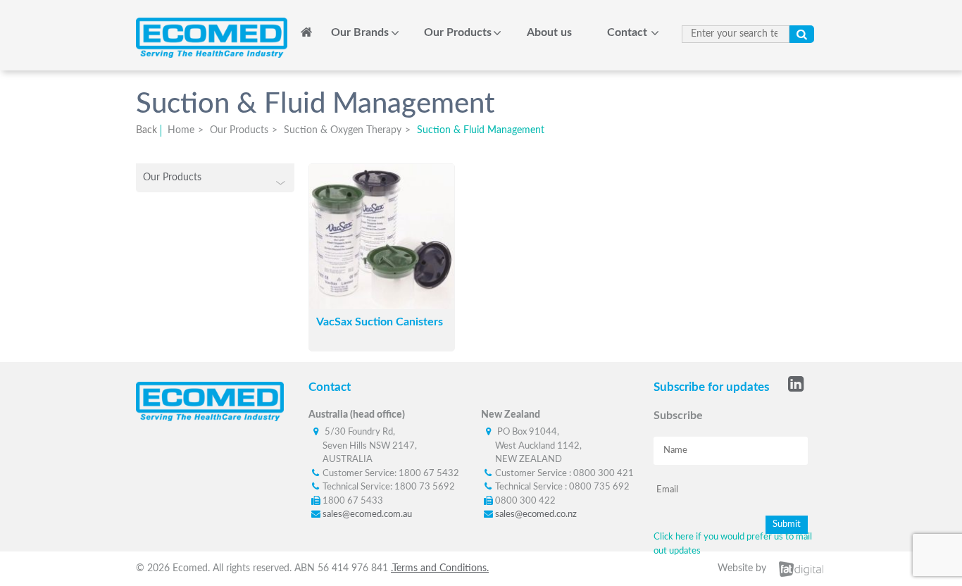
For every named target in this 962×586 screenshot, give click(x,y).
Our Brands (360, 32)
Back (146, 130)
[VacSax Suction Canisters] (381, 305)
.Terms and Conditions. (440, 568)
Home (306, 32)
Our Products (458, 32)
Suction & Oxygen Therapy (342, 130)
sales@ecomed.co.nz (536, 514)
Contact (627, 32)
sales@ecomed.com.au (367, 514)
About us (549, 32)
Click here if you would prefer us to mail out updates (733, 544)
